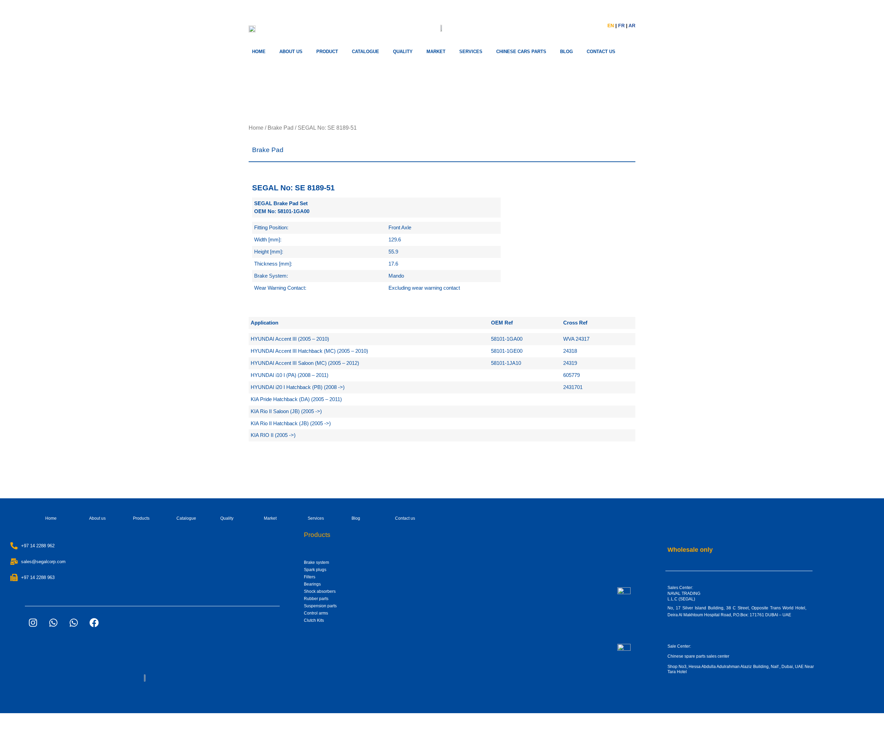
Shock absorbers (320, 591)
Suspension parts (320, 606)
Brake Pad (281, 128)
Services (316, 518)
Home (259, 51)
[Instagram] (32, 622)
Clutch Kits (314, 620)
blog (566, 51)
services (470, 51)
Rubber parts (316, 598)
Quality (403, 51)
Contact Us (601, 51)
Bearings (312, 584)
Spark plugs (315, 569)
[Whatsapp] (53, 622)
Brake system (316, 562)
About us (290, 51)
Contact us (405, 518)
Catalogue (365, 51)
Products (141, 518)
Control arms (316, 613)
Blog (356, 518)
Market (270, 518)
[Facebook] (94, 622)
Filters (309, 577)
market (435, 51)
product (327, 51)
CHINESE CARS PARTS (521, 51)
